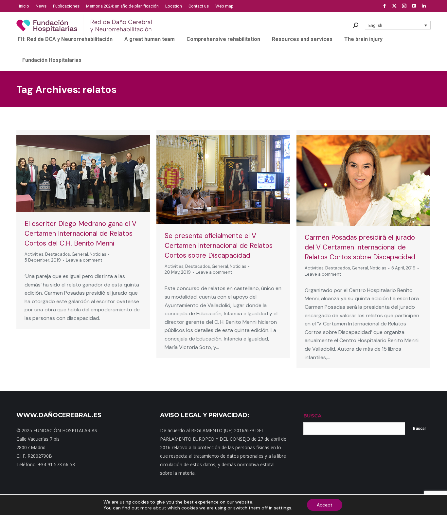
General (80, 254)
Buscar (419, 428)
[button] (398, 25)
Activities (34, 254)
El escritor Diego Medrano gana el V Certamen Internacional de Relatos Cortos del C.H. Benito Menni (80, 233)
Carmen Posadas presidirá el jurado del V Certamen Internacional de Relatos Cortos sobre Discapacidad (360, 247)
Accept (324, 505)
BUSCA (312, 416)
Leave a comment (84, 260)
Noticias (98, 254)
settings (282, 508)
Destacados (57, 254)
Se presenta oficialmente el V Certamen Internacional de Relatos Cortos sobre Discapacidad (219, 245)
